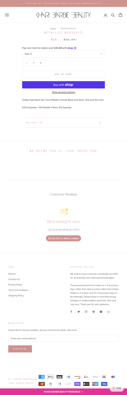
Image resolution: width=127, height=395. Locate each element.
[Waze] (108, 311)
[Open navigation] (7, 15)
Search (12, 273)
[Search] (113, 15)
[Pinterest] (93, 311)
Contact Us (14, 279)
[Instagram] (86, 311)
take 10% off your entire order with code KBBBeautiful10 (63, 3)
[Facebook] (71, 311)
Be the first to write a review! (63, 238)
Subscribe (20, 349)
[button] (63, 391)
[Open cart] (120, 15)
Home (53, 28)
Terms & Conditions (18, 290)
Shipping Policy (16, 295)
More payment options (63, 92)
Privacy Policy (15, 284)
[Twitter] (79, 311)
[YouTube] (101, 311)
